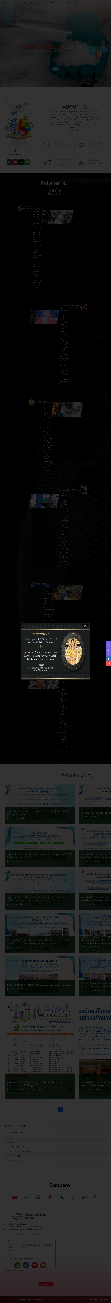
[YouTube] (108, 663)
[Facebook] (108, 658)
